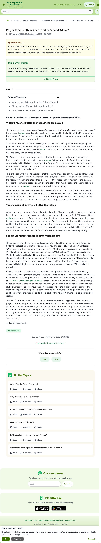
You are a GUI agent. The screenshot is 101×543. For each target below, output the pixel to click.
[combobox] (45, 11)
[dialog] (49, 534)
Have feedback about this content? (50, 343)
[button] (13, 389)
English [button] (91, 4)
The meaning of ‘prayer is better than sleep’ (32, 106)
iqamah (47, 160)
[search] (97, 11)
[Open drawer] (98, 4)
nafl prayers (11, 218)
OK (6, 539)
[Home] (7, 20)
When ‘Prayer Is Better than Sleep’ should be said (35, 102)
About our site (31, 520)
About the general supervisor (51, 520)
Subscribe (67, 484)
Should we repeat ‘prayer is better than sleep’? (33, 110)
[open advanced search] (90, 11)
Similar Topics (52, 79)
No (56, 359)
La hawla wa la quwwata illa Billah (26, 280)
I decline (17, 539)
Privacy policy (70, 520)
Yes (44, 359)
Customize (92, 539)
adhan (22, 133)
